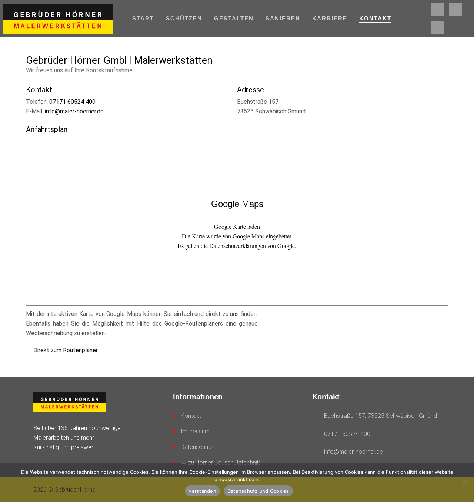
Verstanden (202, 491)
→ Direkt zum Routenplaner (62, 350)
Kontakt (191, 415)
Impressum (195, 431)
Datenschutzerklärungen (237, 246)
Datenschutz (197, 446)
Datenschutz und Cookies (258, 491)
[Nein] (464, 482)
